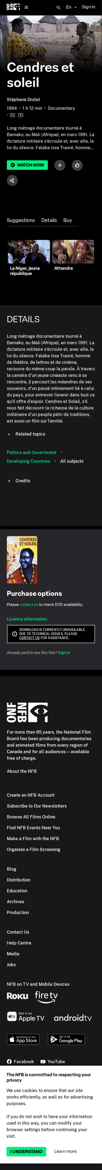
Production (18, 912)
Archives (15, 901)
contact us (29, 604)
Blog (11, 869)
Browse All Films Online (31, 816)
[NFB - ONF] (13, 7)
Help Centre (19, 943)
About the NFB (22, 771)
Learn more (65, 1151)
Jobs (11, 964)
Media (13, 953)
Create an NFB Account (30, 795)
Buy (67, 220)
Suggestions (21, 220)
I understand (26, 1151)
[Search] (58, 7)
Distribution (18, 880)
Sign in (64, 652)
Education (17, 890)
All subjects (72, 461)
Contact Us (18, 932)
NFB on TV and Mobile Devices (38, 984)
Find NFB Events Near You (33, 827)
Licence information (27, 619)
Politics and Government (31, 452)
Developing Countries (28, 461)
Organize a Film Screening (33, 849)
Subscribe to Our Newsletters (37, 806)
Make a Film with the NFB (33, 838)
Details (49, 220)
